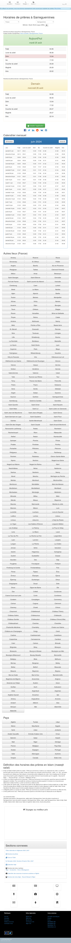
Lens (13, 532)
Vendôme (35, 369)
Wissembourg (35, 353)
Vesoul (35, 365)
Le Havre (13, 345)
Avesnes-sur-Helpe (13, 683)
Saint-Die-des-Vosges (13, 424)
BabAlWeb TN (51, 925)
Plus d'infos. (57, 8)
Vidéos (35, 897)
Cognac (35, 603)
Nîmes (13, 301)
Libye (58, 722)
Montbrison (13, 488)
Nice (13, 333)
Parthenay (57, 452)
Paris (35, 349)
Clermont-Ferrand (58, 269)
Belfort (35, 667)
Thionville (57, 381)
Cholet (35, 607)
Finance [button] (17, 4)
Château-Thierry (57, 611)
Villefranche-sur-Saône (13, 361)
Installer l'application (36, 126)
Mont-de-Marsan (57, 484)
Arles (13, 691)
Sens (13, 389)
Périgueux (13, 452)
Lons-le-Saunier (57, 512)
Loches (35, 516)
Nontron (35, 460)
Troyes (13, 317)
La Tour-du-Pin (13, 536)
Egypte (57, 726)
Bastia (58, 293)
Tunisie (35, 722)
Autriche (58, 754)
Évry (57, 571)
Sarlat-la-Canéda (35, 401)
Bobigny (13, 659)
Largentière (58, 536)
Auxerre (13, 305)
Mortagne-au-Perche (58, 476)
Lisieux (57, 516)
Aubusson (57, 687)
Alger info (28, 923)
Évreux (13, 575)
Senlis (35, 389)
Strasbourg (35, 337)
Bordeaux (35, 341)
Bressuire (13, 651)
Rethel (13, 436)
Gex (35, 560)
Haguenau (35, 552)
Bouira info (29, 920)
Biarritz (35, 265)
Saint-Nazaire (58, 405)
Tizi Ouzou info (30, 922)
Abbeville (13, 711)
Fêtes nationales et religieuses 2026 (16, 850)
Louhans (35, 512)
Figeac (35, 571)
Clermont (58, 603)
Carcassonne (35, 639)
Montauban (13, 492)
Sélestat (58, 389)
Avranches (35, 679)
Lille (13, 337)
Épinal (58, 575)
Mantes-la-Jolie (57, 504)
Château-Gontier (13, 619)
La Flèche (35, 544)
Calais (58, 317)
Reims (35, 317)
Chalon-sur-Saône (58, 627)
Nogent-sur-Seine (58, 460)
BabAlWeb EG (51, 923)
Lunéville (13, 512)
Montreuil (35, 480)
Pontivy (57, 444)
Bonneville (57, 655)
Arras (35, 273)
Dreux (58, 579)
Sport (57, 897)
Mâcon (35, 508)
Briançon (58, 647)
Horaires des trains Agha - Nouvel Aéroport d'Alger (21, 877)
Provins (35, 440)
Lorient (57, 285)
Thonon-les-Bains (35, 381)
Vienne (13, 365)
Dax (13, 591)
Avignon (58, 679)
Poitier (58, 261)
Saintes (13, 420)
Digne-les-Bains (35, 587)
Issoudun (58, 548)
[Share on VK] (42, 130)
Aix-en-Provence (58, 265)
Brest (13, 289)
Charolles (57, 623)
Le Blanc (35, 532)
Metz (13, 325)
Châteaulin (57, 615)
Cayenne (13, 349)
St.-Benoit (13, 329)
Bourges (58, 305)
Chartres (35, 623)
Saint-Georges (13, 277)
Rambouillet (58, 436)
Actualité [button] (9, 4)
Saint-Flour (58, 416)
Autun (58, 683)
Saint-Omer (35, 405)
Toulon (13, 297)
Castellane (57, 635)
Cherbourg (13, 285)
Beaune (13, 671)
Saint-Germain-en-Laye (13, 416)
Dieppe (57, 309)
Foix (57, 567)
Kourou (57, 337)
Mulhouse (35, 321)
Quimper (13, 440)
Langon (13, 544)
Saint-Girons (57, 412)
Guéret (13, 556)
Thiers (13, 385)
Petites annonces (9, 922)
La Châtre (57, 544)
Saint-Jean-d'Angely (35, 412)
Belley (58, 663)
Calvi (13, 643)
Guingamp (57, 552)
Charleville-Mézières (13, 627)
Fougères (13, 563)
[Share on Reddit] (37, 130)
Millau (35, 496)
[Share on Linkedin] (33, 130)
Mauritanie (35, 726)
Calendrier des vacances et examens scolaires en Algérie (23, 873)
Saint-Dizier (58, 420)
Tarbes (35, 269)
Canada (35, 758)
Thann (35, 385)
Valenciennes (13, 373)
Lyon (57, 345)
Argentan (58, 691)
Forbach (58, 563)
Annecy (13, 257)
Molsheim (57, 492)
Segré (13, 393)
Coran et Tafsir (11, 857)
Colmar (13, 603)
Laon (13, 540)
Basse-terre (58, 325)
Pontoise (35, 444)
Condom (13, 599)
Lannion (35, 540)
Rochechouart (13, 432)
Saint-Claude (35, 424)
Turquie (13, 758)
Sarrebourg (13, 401)
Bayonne (35, 671)
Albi (35, 707)
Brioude (57, 643)
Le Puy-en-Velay (57, 528)
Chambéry (35, 627)
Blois (35, 659)
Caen (35, 285)
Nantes (57, 289)
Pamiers (13, 456)
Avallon (35, 683)
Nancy (58, 321)
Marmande (35, 504)
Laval (58, 532)
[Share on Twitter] (29, 130)
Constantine (13, 870)
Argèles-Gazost (13, 695)
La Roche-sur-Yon (35, 536)
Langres (58, 540)
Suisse (13, 750)
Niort (57, 464)
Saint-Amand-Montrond (58, 424)
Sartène (35, 397)
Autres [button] (33, 4)
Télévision (57, 889)
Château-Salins (13, 615)
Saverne (58, 393)
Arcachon (35, 695)
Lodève (13, 516)
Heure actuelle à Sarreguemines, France (31, 33)
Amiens (13, 321)
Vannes (57, 369)
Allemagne (35, 754)
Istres (35, 548)
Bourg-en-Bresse (35, 651)
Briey (35, 647)
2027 (28, 850)
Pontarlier (13, 448)
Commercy (58, 599)
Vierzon (57, 361)
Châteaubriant (13, 623)
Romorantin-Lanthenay (13, 428)
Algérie (13, 722)
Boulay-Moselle (35, 655)
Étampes (35, 575)
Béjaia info (29, 916)
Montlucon (13, 484)
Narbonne (57, 468)
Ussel (58, 373)
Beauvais (58, 667)
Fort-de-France (13, 281)
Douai (35, 583)
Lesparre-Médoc (57, 524)
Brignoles (13, 647)
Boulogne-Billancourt (13, 655)
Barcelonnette (58, 675)
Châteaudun (35, 619)
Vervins (57, 365)
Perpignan (13, 269)
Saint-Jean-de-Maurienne (13, 412)
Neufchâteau (13, 468)
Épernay (13, 579)
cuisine (57, 905)
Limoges (58, 333)
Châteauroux (35, 615)
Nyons (13, 460)
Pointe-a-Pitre (35, 325)
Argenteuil (35, 691)
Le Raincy (35, 528)
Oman (58, 734)
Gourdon (13, 560)
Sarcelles (58, 401)
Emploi (49, 918)
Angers (13, 265)
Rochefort (57, 428)
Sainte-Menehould (35, 420)
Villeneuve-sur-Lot (58, 357)
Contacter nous (8, 923)
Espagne (35, 750)
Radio (13, 897)
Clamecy (13, 607)
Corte (35, 595)
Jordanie (58, 730)
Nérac (35, 468)
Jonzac (13, 548)
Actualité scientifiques (53, 916)
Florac (13, 571)
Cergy (35, 631)
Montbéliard (35, 488)
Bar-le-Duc (35, 675)
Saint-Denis (35, 345)
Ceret (58, 631)
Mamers (13, 508)
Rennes (57, 329)
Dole (57, 583)
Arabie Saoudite (13, 734)
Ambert (13, 703)
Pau (35, 452)
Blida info (28, 918)
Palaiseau (35, 456)
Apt (58, 695)
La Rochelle (13, 341)
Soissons (58, 385)
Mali (13, 742)
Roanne (35, 257)
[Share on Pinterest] (46, 130)
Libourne (35, 520)
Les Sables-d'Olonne (35, 524)
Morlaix (13, 480)
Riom (35, 432)
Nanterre (35, 472)
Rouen (13, 313)
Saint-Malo (13, 408)
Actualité (14, 889)
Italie (13, 754)
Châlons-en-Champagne (13, 631)
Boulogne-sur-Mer (58, 651)
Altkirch (35, 703)
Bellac (13, 667)
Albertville (57, 707)
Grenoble (58, 277)
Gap (57, 560)
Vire (35, 357)
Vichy (35, 301)
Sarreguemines (57, 397)
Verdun (13, 369)
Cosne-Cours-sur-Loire (13, 595)
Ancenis (58, 699)
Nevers (57, 301)
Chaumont (13, 611)
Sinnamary (13, 261)
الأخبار (35, 889)
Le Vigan (13, 524)
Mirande (13, 496)
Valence (35, 373)
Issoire (13, 552)
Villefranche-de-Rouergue (35, 361)
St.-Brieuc (35, 261)
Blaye (58, 349)
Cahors (35, 643)
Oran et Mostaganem (23, 870)
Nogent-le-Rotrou (35, 464)
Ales (57, 703)
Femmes (35, 905)
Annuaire (6, 920)
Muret (13, 476)
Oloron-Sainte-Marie (58, 456)
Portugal (58, 750)
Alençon (13, 707)
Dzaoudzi (35, 329)
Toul (57, 377)
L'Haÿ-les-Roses (57, 520)
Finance (14, 905)
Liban (35, 730)
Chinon (57, 607)
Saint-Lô (35, 408)
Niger (35, 742)
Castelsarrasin (35, 635)
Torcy (13, 381)
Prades (13, 444)
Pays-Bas (57, 746)
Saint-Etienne (35, 277)
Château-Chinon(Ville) (57, 619)
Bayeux (57, 671)
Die (58, 587)
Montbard (57, 488)
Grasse (57, 556)
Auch (35, 687)
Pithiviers (35, 448)
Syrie (13, 730)
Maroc (13, 726)
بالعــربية (64, 4)
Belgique (35, 746)
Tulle (13, 377)
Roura (58, 257)
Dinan (13, 587)
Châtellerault (35, 611)
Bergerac (35, 663)
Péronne (58, 448)
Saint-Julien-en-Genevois (57, 408)
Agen (13, 293)
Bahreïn (13, 738)
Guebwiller (35, 556)
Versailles (35, 313)
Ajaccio (35, 293)
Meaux (35, 500)
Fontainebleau (35, 567)
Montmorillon (57, 480)
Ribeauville (58, 432)
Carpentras (13, 639)
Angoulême (35, 699)
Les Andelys (13, 528)
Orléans (35, 309)
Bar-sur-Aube (13, 675)
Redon (35, 436)
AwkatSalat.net (52, 927)
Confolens (57, 595)
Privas (58, 440)
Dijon (35, 305)
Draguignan (13, 583)
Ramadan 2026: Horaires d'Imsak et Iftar (18, 861)
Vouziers (58, 353)
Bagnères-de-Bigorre (13, 679)
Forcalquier (35, 563)
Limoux (13, 520)
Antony (13, 699)
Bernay (13, 663)
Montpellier (58, 297)
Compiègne (35, 599)
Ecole (49, 920)
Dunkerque (35, 579)
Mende (13, 500)
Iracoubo (58, 281)
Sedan (35, 393)
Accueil (6, 916)
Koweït (57, 738)
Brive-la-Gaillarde (58, 313)
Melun (13, 273)
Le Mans (35, 289)
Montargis (35, 492)
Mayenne (58, 500)
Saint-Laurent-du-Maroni (35, 281)
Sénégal (58, 742)
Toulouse (35, 333)
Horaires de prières (12, 854)
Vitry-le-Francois (13, 357)
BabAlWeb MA (52, 922)
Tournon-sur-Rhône (35, 377)
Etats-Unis (57, 758)
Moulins (35, 476)
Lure (57, 508)
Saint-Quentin (13, 405)
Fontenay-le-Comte (13, 567)
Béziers (35, 297)
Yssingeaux (13, 353)
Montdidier (35, 484)
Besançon (57, 273)
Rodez (35, 428)
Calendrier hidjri (11, 864)
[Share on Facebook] (25, 130)
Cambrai (58, 639)
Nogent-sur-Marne (13, 464)
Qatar (35, 738)
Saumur (13, 397)
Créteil (35, 591)
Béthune (58, 659)
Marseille (58, 341)
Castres (13, 635)
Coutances (57, 591)
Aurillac (13, 687)
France (13, 746)
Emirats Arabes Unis (35, 734)
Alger (7, 870)
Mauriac (13, 504)
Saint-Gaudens (35, 416)
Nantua (13, 472)
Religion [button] (25, 4)
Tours (13, 309)
